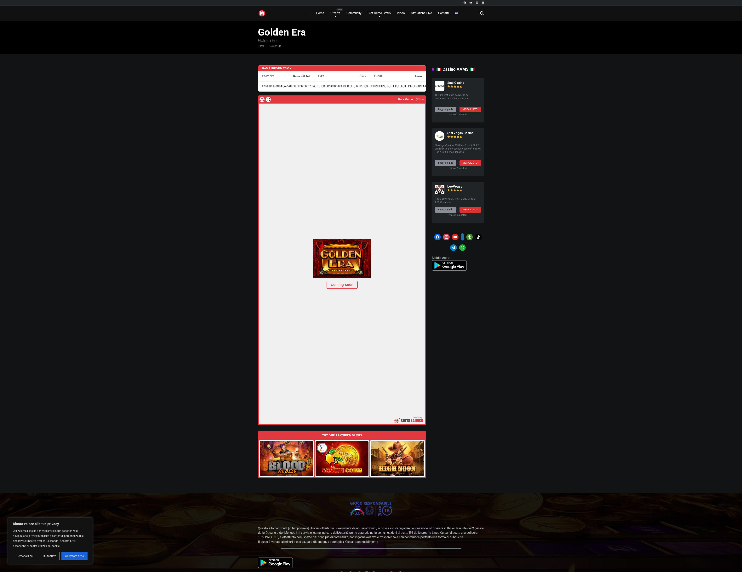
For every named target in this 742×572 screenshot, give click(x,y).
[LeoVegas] (439, 193)
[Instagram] (477, 3)
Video (401, 13)
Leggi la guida (445, 109)
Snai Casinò (455, 83)
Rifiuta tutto (49, 556)
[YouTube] (471, 3)
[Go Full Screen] (268, 99)
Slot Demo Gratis (379, 13)
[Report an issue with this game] (262, 99)
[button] (342, 258)
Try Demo (286, 458)
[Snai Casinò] (439, 89)
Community (354, 13)
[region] (50, 541)
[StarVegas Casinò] (439, 140)
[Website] (483, 3)
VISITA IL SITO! (470, 109)
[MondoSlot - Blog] (262, 12)
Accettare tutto (74, 556)
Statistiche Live (421, 13)
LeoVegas (454, 186)
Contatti (443, 13)
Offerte (335, 13)
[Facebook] (465, 3)
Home (320, 13)
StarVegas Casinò (460, 133)
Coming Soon (342, 285)
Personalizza (25, 556)
